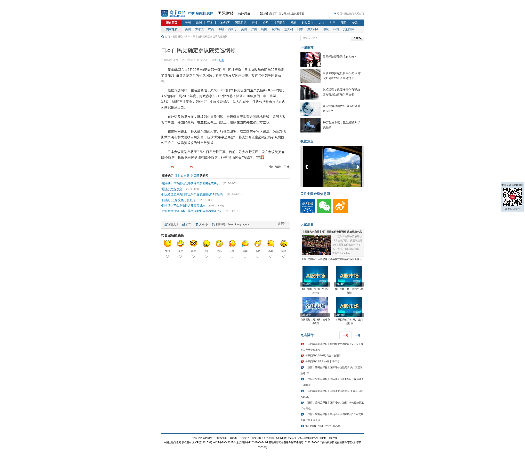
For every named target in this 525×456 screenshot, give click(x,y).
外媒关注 (307, 22)
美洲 (188, 22)
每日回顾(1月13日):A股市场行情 (323, 426)
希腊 (221, 29)
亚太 (210, 22)
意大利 (288, 29)
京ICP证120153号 (202, 442)
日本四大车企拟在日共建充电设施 (184, 205)
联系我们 (222, 437)
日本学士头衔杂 (172, 188)
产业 (255, 22)
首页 (167, 36)
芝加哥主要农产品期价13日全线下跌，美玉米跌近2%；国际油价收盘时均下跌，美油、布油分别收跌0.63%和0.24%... (347, 244)
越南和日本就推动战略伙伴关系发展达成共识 (190, 183)
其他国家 (349, 29)
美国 (188, 29)
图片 (344, 22)
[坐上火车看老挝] (339, 186)
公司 (266, 22)
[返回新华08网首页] (262, 157)
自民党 (185, 175)
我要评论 (221, 224)
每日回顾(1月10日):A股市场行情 (323, 355)
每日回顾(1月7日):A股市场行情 (322, 361)
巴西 (211, 29)
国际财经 (226, 13)
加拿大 (199, 29)
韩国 (336, 29)
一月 (357, 335)
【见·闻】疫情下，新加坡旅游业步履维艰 (281, 11)
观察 (294, 22)
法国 (254, 29)
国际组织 (241, 22)
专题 (355, 22)
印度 (326, 29)
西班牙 (232, 29)
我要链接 (256, 437)
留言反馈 (173, 224)
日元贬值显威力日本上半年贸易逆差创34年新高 (193, 194)
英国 (244, 29)
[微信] (325, 212)
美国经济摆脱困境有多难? (339, 56)
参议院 (194, 175)
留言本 (233, 437)
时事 (333, 22)
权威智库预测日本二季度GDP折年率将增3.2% (191, 211)
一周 (345, 335)
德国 (264, 29)
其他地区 (224, 22)
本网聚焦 (279, 22)
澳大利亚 (313, 29)
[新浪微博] (341, 212)
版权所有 (187, 442)
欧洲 (199, 22)
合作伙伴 (244, 437)
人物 (321, 22)
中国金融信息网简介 (204, 437)
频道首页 (171, 22)
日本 (300, 29)
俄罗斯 (275, 29)
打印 (188, 224)
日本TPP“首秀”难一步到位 (179, 200)
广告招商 (269, 437)
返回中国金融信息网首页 (350, 13)
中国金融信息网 (172, 442)
